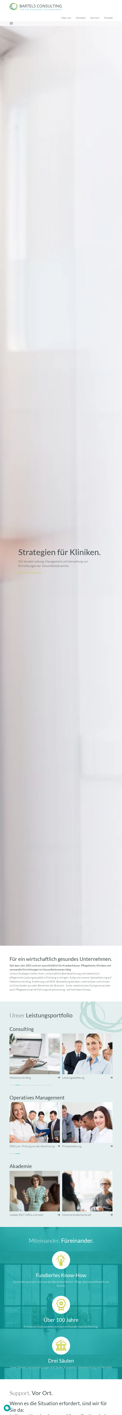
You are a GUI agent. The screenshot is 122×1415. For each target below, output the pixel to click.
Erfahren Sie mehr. (30, 572)
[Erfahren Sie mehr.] (61, 485)
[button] (12, 1085)
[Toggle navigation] (7, 23)
